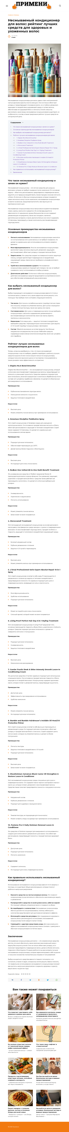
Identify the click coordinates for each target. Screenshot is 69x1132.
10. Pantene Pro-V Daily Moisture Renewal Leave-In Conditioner (37, 166)
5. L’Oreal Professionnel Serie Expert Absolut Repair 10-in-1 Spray (37, 148)
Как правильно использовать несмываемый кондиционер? (34, 169)
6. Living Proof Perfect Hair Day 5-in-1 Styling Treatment (34, 150)
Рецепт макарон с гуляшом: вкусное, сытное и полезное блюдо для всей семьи (19, 1110)
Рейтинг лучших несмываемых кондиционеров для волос (34, 135)
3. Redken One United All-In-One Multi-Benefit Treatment (35, 143)
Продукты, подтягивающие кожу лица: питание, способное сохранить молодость (20, 1078)
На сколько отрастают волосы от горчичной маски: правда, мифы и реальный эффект (19, 1046)
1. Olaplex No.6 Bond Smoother (27, 138)
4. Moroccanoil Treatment (25, 145)
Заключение (17, 172)
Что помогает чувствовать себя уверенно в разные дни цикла (20, 1013)
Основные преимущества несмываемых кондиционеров (33, 129)
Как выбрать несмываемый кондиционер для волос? (32, 132)
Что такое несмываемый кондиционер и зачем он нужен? (34, 127)
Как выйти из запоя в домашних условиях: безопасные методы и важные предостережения (48, 1110)
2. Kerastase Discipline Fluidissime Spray (29, 140)
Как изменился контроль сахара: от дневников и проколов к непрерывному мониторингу (48, 1014)
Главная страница (13, 15)
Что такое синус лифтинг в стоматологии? (46, 1045)
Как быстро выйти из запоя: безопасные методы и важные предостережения (47, 1078)
